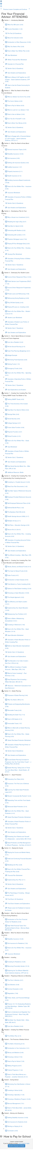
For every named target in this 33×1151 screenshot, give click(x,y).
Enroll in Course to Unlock (16, 1146)
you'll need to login (24, 1143)
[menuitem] (1, 4)
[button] (1, 2)
